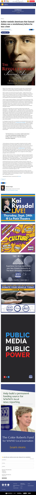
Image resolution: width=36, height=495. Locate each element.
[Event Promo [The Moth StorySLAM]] (18, 268)
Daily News (4, 470)
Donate (32, 1)
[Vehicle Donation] (18, 298)
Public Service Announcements (23, 484)
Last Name (3, 466)
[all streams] (34, 4)
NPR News (2, 18)
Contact (29, 483)
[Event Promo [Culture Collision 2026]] (18, 238)
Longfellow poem (21, 148)
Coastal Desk (4, 472)
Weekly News (4, 471)
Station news (4, 475)
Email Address (4, 459)
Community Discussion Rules (16, 486)
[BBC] (29, 493)
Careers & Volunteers (31, 485)
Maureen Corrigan (7, 29)
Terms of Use (15, 483)
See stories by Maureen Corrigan (12, 190)
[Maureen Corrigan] (3, 188)
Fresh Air (19, 176)
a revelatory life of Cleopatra (20, 122)
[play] (2, 4)
